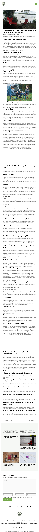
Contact (19, 508)
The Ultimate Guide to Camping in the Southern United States (10, 430)
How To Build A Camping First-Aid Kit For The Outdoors (28, 465)
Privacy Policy (32, 506)
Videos (35, 508)
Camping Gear (12, 34)
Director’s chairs (5, 111)
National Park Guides (6, 508)
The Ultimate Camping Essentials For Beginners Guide (10, 437)
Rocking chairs (5, 134)
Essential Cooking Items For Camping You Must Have (9, 465)
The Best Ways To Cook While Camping (27, 430)
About (31, 508)
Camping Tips (25, 508)
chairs (11, 49)
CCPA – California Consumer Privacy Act (11, 506)
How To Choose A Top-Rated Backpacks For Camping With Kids (28, 448)
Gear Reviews (14, 508)
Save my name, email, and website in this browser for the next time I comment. (18, 497)
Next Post (31, 420)
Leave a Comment (6, 34)
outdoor (9, 276)
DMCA (21, 506)
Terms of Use (26, 506)
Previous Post (8, 420)
